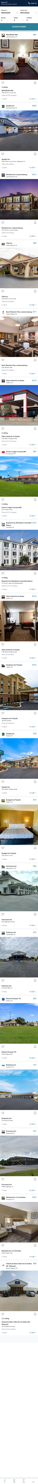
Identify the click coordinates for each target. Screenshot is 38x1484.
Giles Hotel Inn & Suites (15, 380)
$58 (34, 998)
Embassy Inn (11, 932)
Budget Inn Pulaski (13, 800)
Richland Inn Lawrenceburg (16, 174)
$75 (34, 800)
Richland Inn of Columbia (15, 1197)
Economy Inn (11, 1131)
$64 (34, 451)
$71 (34, 1065)
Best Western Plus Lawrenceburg (19, 312)
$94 (34, 35)
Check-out (23, 10)
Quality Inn (10, 106)
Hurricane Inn (11, 866)
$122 (34, 174)
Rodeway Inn (11, 1065)
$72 (34, 1131)
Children (29, 18)
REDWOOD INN (12, 35)
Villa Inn (9, 243)
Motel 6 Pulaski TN (13, 999)
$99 (34, 1263)
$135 (34, 665)
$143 (34, 596)
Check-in (4, 10)
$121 (34, 523)
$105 (34, 106)
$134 (34, 380)
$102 (34, 1197)
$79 (34, 734)
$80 (34, 243)
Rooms (3, 18)
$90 (34, 866)
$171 (34, 312)
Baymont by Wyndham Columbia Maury (17, 581)
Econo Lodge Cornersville (16, 452)
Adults (16, 18)
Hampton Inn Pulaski (14, 665)
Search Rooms (19, 27)
